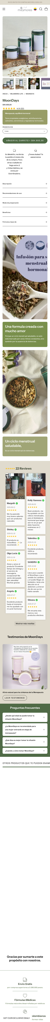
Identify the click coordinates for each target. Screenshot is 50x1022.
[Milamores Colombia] (25, 9)
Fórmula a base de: (10, 222)
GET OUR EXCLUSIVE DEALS (16, 1018)
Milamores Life (16, 94)
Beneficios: (7, 212)
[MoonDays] (8, 83)
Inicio (5, 94)
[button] (40, 9)
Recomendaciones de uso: (12, 193)
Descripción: (7, 184)
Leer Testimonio (15, 698)
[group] (25, 2)
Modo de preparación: (11, 203)
